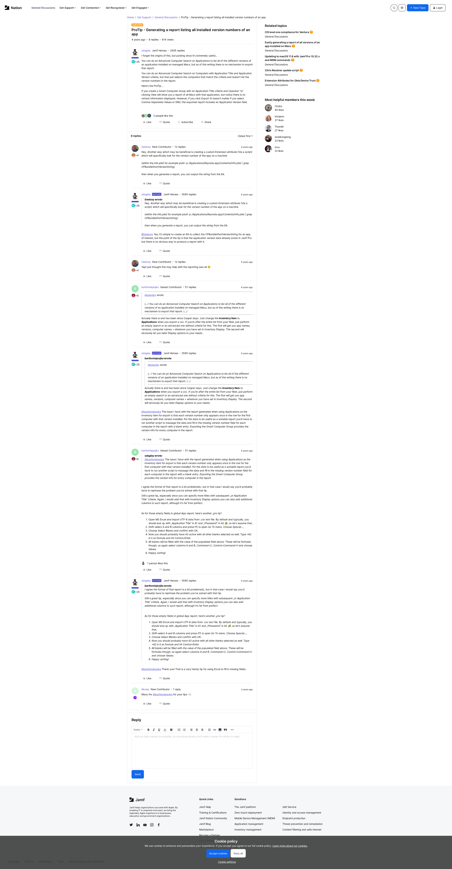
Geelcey (146, 146)
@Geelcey (147, 234)
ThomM (279, 126)
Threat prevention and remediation (302, 823)
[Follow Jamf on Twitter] (131, 824)
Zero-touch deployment (248, 812)
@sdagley (150, 294)
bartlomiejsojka (150, 287)
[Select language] (402, 7)
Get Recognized (115, 7)
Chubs (278, 106)
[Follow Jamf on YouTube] (145, 825)
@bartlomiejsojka (151, 411)
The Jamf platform (245, 806)
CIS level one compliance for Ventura (287, 32)
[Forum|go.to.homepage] (13, 7)
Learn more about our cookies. (290, 845)
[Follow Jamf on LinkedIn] (138, 825)
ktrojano (279, 116)
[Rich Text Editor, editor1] (192, 750)
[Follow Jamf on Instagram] (152, 825)
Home (130, 17)
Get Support (67, 7)
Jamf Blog (205, 823)
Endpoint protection (293, 818)
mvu (277, 147)
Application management (248, 823)
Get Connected (90, 7)
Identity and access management (301, 812)
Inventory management (247, 829)
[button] (418, 7)
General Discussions (43, 7)
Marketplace (206, 829)
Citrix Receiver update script (282, 70)
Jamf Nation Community (213, 818)
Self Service (289, 806)
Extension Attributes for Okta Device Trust (290, 80)
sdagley (146, 50)
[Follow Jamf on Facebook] (158, 825)
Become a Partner (209, 835)
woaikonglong (283, 136)
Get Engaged (139, 7)
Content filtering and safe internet (301, 829)
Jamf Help (205, 806)
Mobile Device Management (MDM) (254, 818)
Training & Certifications (213, 812)
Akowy (145, 689)
